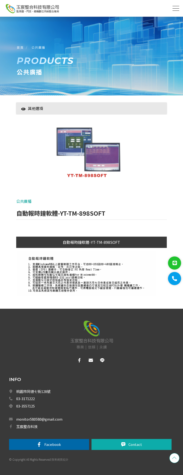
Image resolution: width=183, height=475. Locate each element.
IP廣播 (48, 376)
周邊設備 (50, 428)
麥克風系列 (51, 397)
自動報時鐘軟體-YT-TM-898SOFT (91, 242)
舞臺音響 (50, 366)
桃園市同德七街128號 (33, 391)
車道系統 (48, 438)
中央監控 (49, 459)
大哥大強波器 (51, 449)
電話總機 (48, 324)
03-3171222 (25, 398)
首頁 (20, 47)
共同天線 (48, 314)
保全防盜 (48, 303)
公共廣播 (38, 47)
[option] (91, 154)
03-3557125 (25, 405)
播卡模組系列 (52, 407)
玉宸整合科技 (27, 426)
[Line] (174, 263)
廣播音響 (48, 334)
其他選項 (35, 108)
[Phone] (174, 278)
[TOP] (174, 458)
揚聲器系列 (51, 386)
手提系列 (50, 418)
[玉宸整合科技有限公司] (32, 9)
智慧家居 (48, 116)
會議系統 (50, 345)
